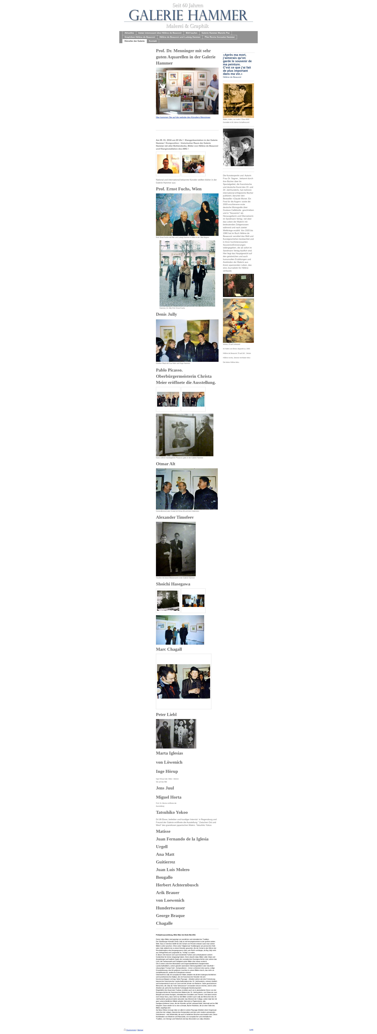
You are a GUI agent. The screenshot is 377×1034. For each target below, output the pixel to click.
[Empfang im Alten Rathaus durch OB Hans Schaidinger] (193, 601)
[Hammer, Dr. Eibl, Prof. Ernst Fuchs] (187, 273)
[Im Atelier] (168, 601)
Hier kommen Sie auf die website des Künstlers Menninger (183, 117)
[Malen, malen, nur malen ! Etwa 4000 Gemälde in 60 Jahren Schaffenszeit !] (238, 100)
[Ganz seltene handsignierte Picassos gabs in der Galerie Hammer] (184, 435)
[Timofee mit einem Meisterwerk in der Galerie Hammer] (176, 549)
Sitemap (140, 1030)
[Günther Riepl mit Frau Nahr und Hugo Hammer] (187, 340)
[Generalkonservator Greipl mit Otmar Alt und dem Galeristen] (187, 489)
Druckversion (131, 1030)
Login (251, 1029)
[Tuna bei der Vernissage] (183, 681)
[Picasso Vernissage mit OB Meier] (168, 399)
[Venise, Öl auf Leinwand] (238, 320)
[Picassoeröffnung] (193, 399)
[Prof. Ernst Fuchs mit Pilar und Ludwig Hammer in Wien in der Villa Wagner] (187, 214)
